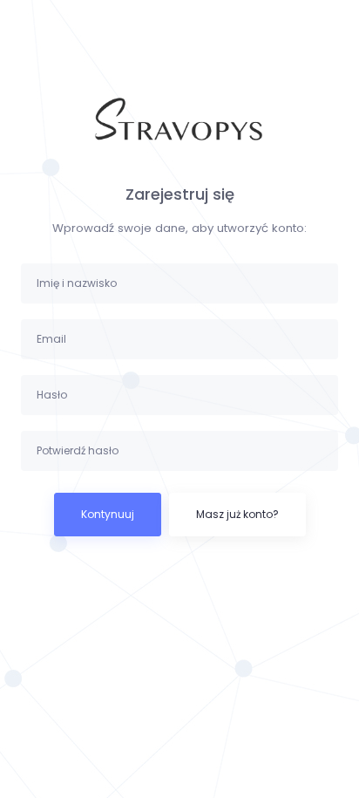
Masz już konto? (237, 514)
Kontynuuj (107, 514)
